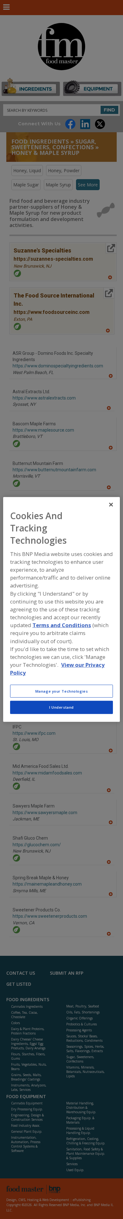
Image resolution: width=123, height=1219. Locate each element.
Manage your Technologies (61, 691)
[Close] (111, 505)
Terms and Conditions (61, 625)
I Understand (61, 707)
